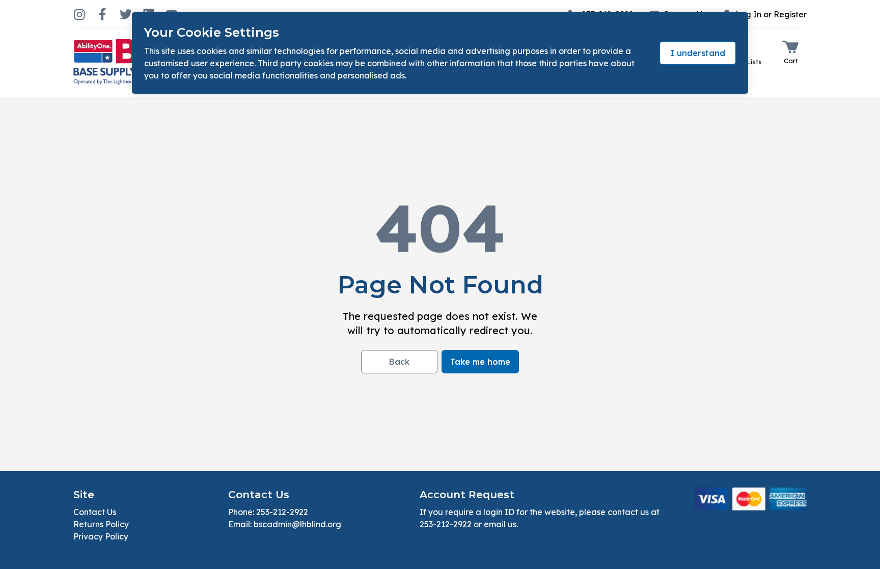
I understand (697, 53)
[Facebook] (102, 14)
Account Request (467, 495)
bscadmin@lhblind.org (297, 524)
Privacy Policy (100, 536)
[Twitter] (126, 14)
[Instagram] (79, 14)
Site (83, 495)
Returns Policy (101, 524)
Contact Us (94, 512)
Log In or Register (771, 14)
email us (500, 524)
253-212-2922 (282, 512)
